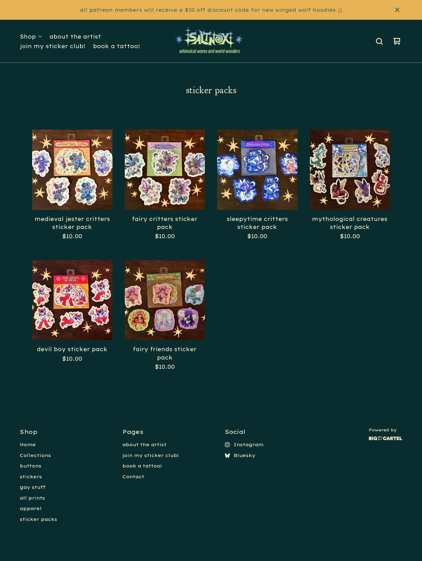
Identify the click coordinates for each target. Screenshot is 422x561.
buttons (30, 466)
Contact (133, 477)
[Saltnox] (211, 41)
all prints (32, 498)
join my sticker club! (53, 46)
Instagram (249, 444)
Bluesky (244, 455)
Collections (35, 455)
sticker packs (38, 519)
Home (28, 444)
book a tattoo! (116, 46)
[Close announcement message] (397, 10)
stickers (31, 477)
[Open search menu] (379, 41)
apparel (31, 508)
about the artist (75, 36)
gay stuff (32, 487)
